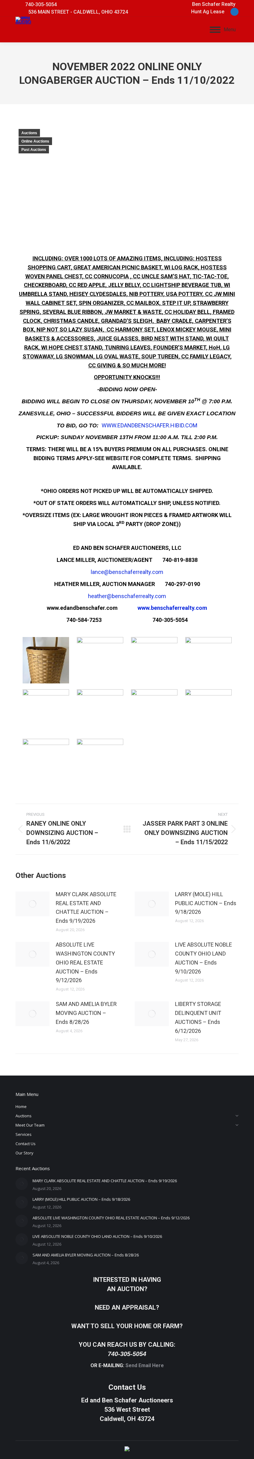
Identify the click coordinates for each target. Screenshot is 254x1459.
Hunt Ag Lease (207, 12)
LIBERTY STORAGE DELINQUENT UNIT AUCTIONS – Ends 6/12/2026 (198, 1017)
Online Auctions (35, 141)
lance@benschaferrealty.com (127, 572)
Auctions (29, 133)
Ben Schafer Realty (213, 4)
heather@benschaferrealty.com (127, 596)
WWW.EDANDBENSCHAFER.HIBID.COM (149, 425)
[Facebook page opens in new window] (234, 12)
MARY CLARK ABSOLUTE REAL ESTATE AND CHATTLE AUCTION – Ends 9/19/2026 (86, 907)
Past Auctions (33, 150)
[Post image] (32, 904)
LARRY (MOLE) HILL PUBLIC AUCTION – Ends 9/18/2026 (205, 903)
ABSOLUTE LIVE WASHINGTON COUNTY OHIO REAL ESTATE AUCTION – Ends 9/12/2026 (85, 962)
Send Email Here (144, 1365)
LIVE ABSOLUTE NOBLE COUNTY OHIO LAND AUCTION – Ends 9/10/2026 (203, 957)
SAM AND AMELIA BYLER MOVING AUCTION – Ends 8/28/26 (86, 1013)
